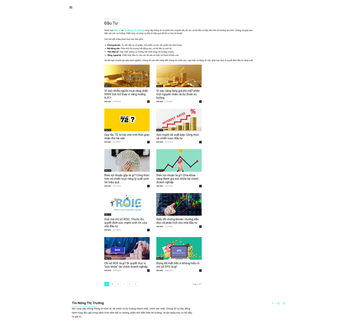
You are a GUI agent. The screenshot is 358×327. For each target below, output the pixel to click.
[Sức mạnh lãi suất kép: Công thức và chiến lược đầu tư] (179, 120)
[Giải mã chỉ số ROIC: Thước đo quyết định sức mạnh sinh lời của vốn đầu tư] (127, 204)
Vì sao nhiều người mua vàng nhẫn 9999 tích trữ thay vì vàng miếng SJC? (126, 94)
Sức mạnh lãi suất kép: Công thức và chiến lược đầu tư (177, 136)
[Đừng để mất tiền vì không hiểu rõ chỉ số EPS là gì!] (179, 248)
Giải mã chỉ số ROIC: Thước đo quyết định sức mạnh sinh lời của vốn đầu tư (125, 223)
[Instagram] (278, 303)
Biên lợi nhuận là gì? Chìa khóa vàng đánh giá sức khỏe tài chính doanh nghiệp (177, 179)
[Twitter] (284, 303)
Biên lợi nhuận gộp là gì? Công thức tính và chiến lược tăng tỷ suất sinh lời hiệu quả (126, 179)
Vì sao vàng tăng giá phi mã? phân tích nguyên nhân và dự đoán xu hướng (178, 94)
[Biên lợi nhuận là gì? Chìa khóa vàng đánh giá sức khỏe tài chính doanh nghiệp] (179, 160)
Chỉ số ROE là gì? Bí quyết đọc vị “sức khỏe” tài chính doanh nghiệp (126, 265)
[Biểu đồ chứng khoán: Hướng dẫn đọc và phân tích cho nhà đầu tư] (179, 204)
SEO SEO (107, 101)
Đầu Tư (107, 86)
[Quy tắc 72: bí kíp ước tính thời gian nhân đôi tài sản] (127, 120)
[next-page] (135, 284)
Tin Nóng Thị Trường (134, 30)
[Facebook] (273, 303)
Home (106, 19)
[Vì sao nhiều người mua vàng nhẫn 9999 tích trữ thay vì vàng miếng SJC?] (127, 76)
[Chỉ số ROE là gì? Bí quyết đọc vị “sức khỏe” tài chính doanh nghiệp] (127, 248)
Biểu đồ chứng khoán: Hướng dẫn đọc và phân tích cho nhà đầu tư (177, 221)
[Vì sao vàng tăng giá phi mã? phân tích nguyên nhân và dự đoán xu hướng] (179, 76)
